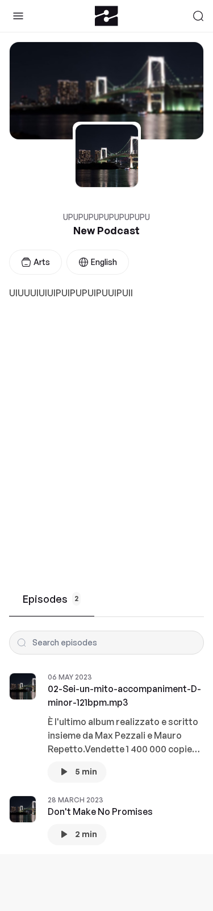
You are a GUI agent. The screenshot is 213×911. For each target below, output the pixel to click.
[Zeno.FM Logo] (106, 16)
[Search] (198, 16)
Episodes (50, 599)
